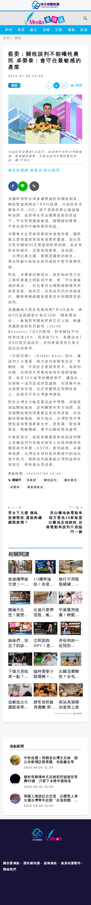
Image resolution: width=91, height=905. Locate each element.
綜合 (14, 85)
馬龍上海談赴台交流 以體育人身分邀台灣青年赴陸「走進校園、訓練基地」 (51, 800)
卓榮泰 (15, 487)
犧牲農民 (70, 480)
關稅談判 (50, 480)
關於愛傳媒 (11, 863)
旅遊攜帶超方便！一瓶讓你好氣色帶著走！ (18, 582)
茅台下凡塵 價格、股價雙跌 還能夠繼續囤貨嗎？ (25, 517)
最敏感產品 (36, 487)
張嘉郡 (32, 480)
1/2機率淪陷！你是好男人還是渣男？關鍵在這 (44, 582)
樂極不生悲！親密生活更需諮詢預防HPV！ (18, 612)
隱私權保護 (31, 863)
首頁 (6, 38)
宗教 (59, 30)
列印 (79, 85)
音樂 (46, 30)
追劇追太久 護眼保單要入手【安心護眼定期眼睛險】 (18, 705)
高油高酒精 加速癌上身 (69, 704)
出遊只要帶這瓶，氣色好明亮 (44, 612)
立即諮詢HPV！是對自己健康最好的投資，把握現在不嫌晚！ (44, 643)
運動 (71, 30)
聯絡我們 (9, 869)
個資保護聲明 (71, 863)
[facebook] (13, 186)
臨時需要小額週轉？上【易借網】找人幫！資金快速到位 (44, 674)
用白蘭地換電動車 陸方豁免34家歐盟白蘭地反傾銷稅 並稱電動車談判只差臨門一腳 (64, 522)
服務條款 (50, 863)
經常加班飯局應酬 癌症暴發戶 (44, 705)
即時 (8, 30)
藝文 (33, 30)
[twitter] (23, 186)
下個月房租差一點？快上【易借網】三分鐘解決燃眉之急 (18, 674)
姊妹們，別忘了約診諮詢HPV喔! (18, 643)
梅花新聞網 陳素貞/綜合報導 (34, 170)
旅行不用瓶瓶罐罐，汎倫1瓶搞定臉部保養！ (70, 582)
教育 (21, 30)
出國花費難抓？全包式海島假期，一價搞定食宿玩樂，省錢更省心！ (69, 674)
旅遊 (84, 30)
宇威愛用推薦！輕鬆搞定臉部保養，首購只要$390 (69, 612)
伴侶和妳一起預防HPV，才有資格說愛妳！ (69, 643)
